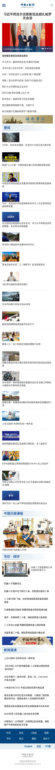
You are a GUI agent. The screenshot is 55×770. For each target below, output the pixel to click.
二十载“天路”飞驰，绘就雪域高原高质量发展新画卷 (26, 600)
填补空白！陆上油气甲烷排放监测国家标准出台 (24, 503)
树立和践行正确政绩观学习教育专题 (19, 111)
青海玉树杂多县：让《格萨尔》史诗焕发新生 (23, 264)
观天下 (46, 739)
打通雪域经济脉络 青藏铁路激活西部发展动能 (25, 610)
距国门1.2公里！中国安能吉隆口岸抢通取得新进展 (26, 165)
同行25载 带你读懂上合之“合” (16, 93)
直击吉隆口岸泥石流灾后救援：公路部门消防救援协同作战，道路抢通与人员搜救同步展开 (26, 697)
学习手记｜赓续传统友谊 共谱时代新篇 (20, 62)
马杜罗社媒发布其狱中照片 (15, 284)
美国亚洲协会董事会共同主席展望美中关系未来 (26, 706)
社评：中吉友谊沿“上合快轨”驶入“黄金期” (21, 74)
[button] (43, 48)
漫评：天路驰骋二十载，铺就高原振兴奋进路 (25, 617)
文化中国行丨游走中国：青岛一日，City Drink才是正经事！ (26, 678)
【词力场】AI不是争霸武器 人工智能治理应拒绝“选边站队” (26, 667)
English (28, 746)
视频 (46, 733)
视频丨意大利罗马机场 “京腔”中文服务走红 (22, 80)
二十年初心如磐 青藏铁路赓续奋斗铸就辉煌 (24, 625)
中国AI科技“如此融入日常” (14, 550)
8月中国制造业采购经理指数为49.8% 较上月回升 (25, 464)
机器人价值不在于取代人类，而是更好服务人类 (26, 591)
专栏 (7, 556)
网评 (16, 556)
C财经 (34, 733)
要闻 (7, 128)
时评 (8, 733)
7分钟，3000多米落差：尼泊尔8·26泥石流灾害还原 (26, 145)
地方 (21, 739)
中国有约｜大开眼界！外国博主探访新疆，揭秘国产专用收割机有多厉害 (26, 723)
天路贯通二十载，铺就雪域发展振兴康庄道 (24, 633)
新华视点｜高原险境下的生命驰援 (18, 99)
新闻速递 (10, 650)
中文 (39, 746)
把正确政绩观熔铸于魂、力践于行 (18, 105)
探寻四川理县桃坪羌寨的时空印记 (18, 244)
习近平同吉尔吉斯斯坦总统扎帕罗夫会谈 (27, 16)
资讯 (21, 733)
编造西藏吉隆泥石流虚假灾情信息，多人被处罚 (24, 444)
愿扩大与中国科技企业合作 (15, 87)
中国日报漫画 (13, 513)
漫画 (34, 739)
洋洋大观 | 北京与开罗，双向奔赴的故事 (21, 68)
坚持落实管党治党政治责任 (15, 56)
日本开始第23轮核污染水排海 (16, 304)
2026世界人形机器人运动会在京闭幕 (21, 714)
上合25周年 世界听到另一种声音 (17, 424)
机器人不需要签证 (12, 583)
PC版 (48, 746)
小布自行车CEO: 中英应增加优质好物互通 (24, 688)
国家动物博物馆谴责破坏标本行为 (18, 324)
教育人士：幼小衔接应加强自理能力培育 (21, 344)
